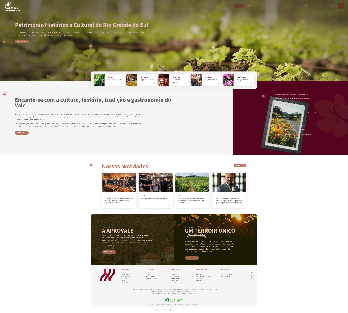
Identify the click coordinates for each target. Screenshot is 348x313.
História (198, 274)
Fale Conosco (125, 283)
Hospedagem (175, 278)
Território (124, 278)
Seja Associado (150, 276)
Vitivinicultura (125, 276)
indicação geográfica (270, 6)
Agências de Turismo (177, 283)
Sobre (148, 274)
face (251, 275)
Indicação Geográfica (204, 269)
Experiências (303, 6)
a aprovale (317, 6)
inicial (239, 6)
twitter (252, 272)
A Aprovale (150, 269)
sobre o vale (252, 6)
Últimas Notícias (151, 278)
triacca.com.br (173, 310)
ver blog (239, 165)
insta (251, 277)
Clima (123, 280)
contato (331, 6)
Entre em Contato (226, 274)
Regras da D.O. (200, 280)
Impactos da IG (200, 278)
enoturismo (288, 6)
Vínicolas (173, 274)
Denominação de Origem (203, 276)
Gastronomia (175, 276)
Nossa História (125, 274)
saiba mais (21, 41)
